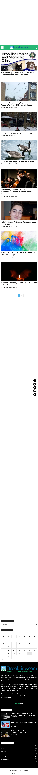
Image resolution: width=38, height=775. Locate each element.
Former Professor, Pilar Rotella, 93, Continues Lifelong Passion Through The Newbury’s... (23, 715)
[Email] (34, 390)
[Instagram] (34, 387)
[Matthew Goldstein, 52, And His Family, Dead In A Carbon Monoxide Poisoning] (19, 271)
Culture (3, 761)
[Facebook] (34, 380)
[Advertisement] (19, 2)
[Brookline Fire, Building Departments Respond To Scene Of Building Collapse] (19, 91)
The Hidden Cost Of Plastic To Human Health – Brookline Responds (18, 253)
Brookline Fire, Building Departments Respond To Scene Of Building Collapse (16, 104)
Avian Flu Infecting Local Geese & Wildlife (17, 161)
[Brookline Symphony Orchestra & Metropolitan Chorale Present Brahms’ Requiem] (19, 178)
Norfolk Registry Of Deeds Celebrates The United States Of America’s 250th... (23, 723)
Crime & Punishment (6, 759)
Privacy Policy (13, 770)
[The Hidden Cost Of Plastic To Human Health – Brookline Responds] (19, 241)
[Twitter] (34, 384)
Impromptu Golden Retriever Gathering (17, 133)
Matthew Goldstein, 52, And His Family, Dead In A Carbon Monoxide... (19, 284)
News (2, 745)
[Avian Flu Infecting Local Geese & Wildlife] (19, 150)
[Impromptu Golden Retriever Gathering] (19, 121)
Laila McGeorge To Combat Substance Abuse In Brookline (19, 223)
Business (3, 751)
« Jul (2, 659)
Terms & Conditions (23, 770)
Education (3, 756)
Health (2, 753)
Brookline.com (4, 77)
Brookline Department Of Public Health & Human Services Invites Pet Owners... (17, 73)
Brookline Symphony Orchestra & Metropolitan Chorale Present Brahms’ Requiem (16, 191)
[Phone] (34, 394)
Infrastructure (4, 748)
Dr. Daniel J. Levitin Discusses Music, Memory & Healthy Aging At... (22, 731)
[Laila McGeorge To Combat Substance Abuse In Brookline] (19, 210)
